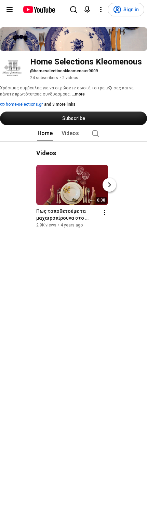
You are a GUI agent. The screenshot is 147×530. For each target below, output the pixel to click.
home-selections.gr (24, 104)
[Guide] (9, 9)
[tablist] (73, 133)
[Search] (73, 9)
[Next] (109, 185)
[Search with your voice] (87, 9)
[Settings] (101, 9)
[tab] (45, 133)
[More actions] (104, 212)
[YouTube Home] (39, 9)
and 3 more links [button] (60, 104)
